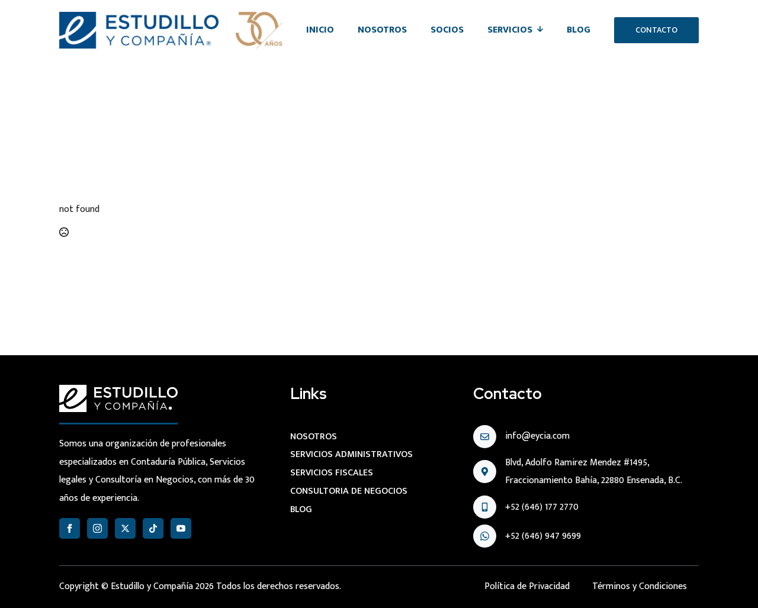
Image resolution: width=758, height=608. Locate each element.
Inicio (320, 30)
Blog (578, 30)
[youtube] (181, 528)
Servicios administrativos (351, 454)
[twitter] (125, 528)
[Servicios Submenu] (543, 30)
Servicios (509, 30)
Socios (447, 30)
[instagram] (97, 528)
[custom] (153, 528)
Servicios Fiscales (331, 473)
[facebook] (69, 528)
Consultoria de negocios (348, 491)
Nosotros (382, 30)
